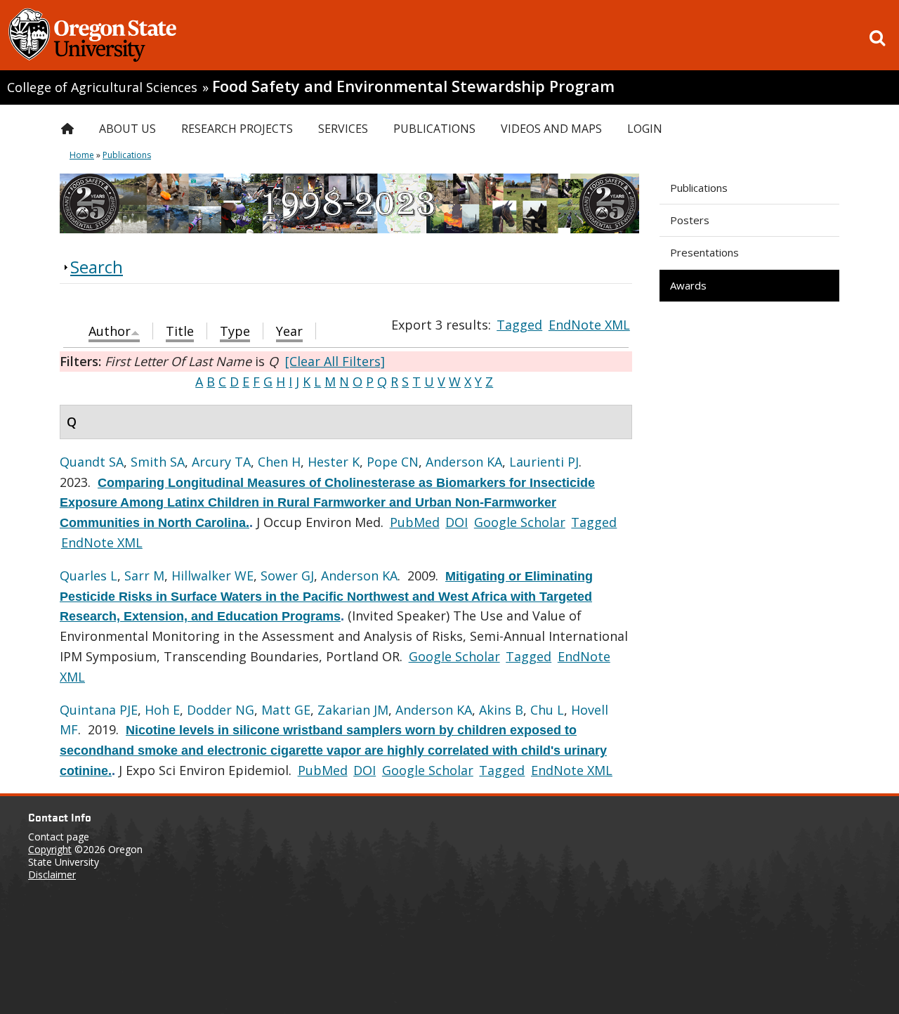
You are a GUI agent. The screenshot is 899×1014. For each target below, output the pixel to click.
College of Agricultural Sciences (102, 87)
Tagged (519, 324)
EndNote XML (589, 324)
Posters (689, 220)
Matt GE (285, 709)
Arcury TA (221, 461)
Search (96, 266)
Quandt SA (92, 461)
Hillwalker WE (212, 575)
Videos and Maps (551, 128)
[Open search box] (877, 38)
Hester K (334, 461)
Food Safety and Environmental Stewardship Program (413, 86)
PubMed (415, 522)
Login (644, 128)
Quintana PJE (99, 709)
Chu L (547, 709)
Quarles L (88, 575)
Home (82, 155)
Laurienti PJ (544, 461)
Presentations (704, 252)
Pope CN (393, 461)
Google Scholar (519, 522)
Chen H (279, 461)
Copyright (50, 849)
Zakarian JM (352, 709)
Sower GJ (287, 575)
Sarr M (144, 575)
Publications (699, 188)
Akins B (501, 709)
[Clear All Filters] (335, 361)
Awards (688, 285)
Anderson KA (464, 461)
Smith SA (158, 461)
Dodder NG (220, 709)
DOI (456, 522)
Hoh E (162, 709)
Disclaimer (52, 874)
